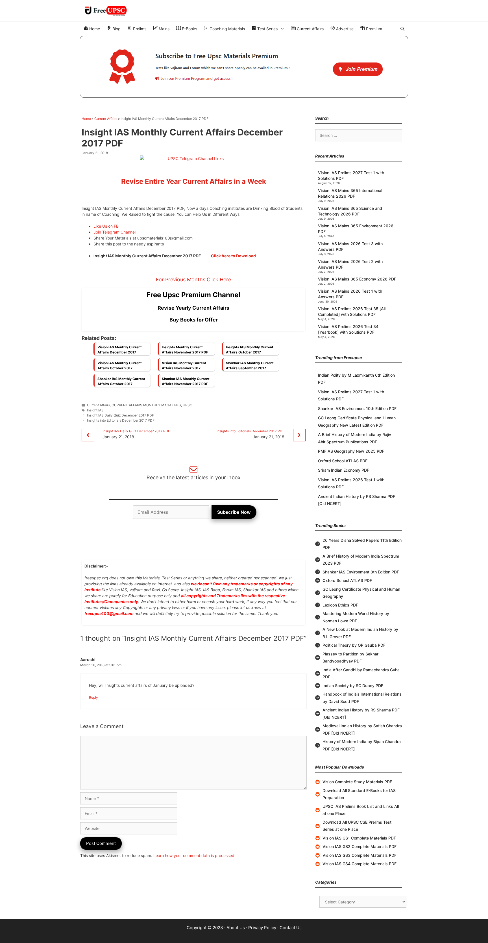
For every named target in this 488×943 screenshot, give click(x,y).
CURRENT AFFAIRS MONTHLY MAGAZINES (146, 405)
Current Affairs (310, 28)
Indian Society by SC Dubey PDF (353, 685)
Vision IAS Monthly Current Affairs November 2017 (184, 365)
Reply (93, 697)
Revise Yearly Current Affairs (193, 308)
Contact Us (291, 927)
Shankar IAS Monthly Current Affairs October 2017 (121, 381)
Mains (163, 28)
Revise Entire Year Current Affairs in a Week (193, 181)
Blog (116, 28)
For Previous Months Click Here (193, 279)
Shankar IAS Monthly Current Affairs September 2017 (250, 365)
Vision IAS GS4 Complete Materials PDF (359, 863)
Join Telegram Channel (114, 232)
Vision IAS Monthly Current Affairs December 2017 (119, 349)
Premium (373, 28)
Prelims (139, 28)
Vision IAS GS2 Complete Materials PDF (359, 846)
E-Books (189, 28)
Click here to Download (233, 255)
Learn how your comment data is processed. (194, 855)
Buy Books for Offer (193, 320)
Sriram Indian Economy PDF (343, 470)
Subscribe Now (234, 512)
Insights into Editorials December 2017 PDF (120, 420)
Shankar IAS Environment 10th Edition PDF (357, 408)
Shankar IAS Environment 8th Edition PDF (361, 571)
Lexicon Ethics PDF (340, 605)
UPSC (187, 405)
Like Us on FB (106, 226)
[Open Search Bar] (402, 29)
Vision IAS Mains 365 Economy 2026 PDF (357, 279)
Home (94, 28)
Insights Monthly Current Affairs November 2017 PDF (185, 349)
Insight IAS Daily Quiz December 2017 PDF (120, 415)
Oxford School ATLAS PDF (342, 460)
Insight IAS (95, 410)
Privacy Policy (262, 927)
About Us (235, 927)
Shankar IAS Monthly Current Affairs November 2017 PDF (186, 381)
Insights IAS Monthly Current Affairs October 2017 (249, 349)
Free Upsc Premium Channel (193, 295)
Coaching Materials (226, 28)
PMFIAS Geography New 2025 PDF (351, 451)
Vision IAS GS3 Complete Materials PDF (359, 855)
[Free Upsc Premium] (244, 66)
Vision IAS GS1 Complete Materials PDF (359, 838)
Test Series (267, 28)
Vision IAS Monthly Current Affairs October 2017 (119, 365)
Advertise (344, 28)
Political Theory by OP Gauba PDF (354, 645)
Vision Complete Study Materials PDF (357, 781)
